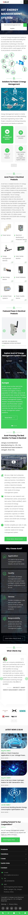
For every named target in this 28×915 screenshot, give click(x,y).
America (20, 373)
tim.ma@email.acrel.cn (11, 875)
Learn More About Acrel (14, 638)
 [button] (4, 331)
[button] (12, 425)
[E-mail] (14, 913)
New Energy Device (6, 278)
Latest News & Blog (14, 729)
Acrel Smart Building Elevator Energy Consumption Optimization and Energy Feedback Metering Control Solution (14, 808)
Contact (4, 868)
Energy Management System (13, 105)
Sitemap (3, 904)
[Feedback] (25, 913)
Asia (20, 361)
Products (4, 849)
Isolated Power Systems (7, 297)
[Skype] (3, 913)
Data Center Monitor (19, 257)
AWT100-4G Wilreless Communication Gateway (11, 342)
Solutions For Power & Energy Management (14, 83)
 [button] (24, 331)
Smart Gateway (21, 277)
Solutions (4, 854)
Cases (3, 859)
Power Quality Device (20, 297)
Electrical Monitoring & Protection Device (21, 237)
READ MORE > (5, 758)
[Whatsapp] (8, 913)
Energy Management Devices (6, 258)
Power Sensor (6, 235)
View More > (6, 108)
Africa (7, 373)
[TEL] (19, 913)
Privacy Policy (13, 904)
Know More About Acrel (16, 539)
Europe (9, 361)
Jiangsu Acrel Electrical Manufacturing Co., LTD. (12, 898)
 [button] (12, 165)
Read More (10, 418)
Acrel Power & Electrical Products (14, 178)
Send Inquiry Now (10, 840)
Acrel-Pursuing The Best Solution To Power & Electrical (14, 437)
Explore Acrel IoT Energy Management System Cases (14, 354)
